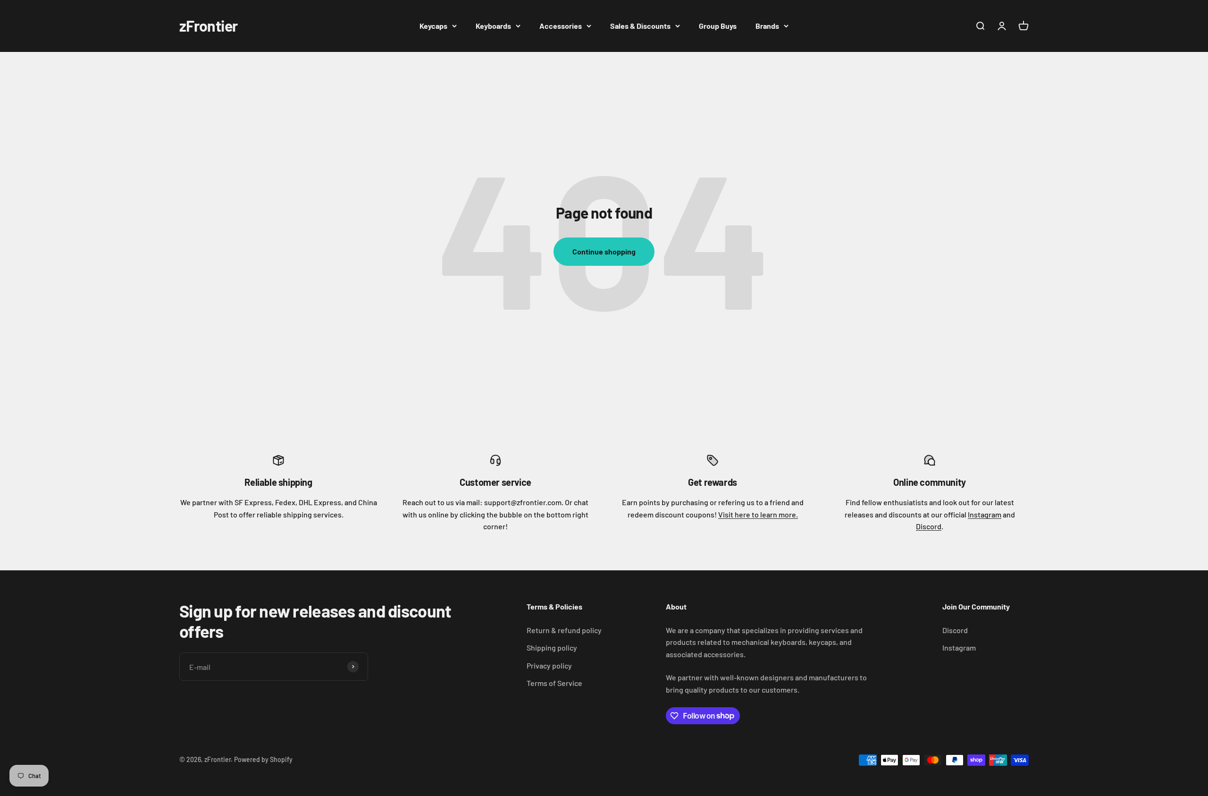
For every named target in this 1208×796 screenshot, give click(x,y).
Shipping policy (552, 647)
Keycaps (433, 25)
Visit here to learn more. (758, 514)
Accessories (560, 25)
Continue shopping (604, 251)
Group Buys (718, 25)
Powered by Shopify (263, 759)
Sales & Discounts (640, 25)
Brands (767, 25)
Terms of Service (554, 682)
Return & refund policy (564, 630)
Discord (928, 526)
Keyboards (493, 25)
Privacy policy (549, 665)
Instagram (984, 514)
